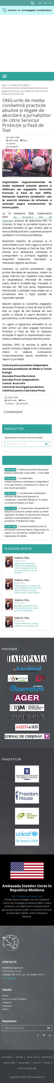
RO (40, 3)
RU (45, 3)
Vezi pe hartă (9, 977)
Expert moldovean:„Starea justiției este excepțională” (26, 624)
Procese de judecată (27, 1068)
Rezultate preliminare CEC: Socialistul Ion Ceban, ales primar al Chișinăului (26, 608)
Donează (6, 1005)
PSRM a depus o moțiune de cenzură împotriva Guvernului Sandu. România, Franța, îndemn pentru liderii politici (27, 589)
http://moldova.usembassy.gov (27, 896)
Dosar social (32, 1057)
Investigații (7, 1057)
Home (4, 85)
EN (50, 3)
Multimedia (47, 1057)
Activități (19, 1057)
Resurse (36, 1062)
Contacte (7, 1002)
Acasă (5, 995)
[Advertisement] (27, 43)
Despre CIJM (8, 1062)
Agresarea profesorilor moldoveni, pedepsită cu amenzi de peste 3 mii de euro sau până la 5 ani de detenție (25, 568)
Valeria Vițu (21, 557)
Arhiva (5, 1009)
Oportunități (23, 1062)
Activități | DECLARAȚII (19, 85)
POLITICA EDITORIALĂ (14, 998)
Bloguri (47, 1062)
